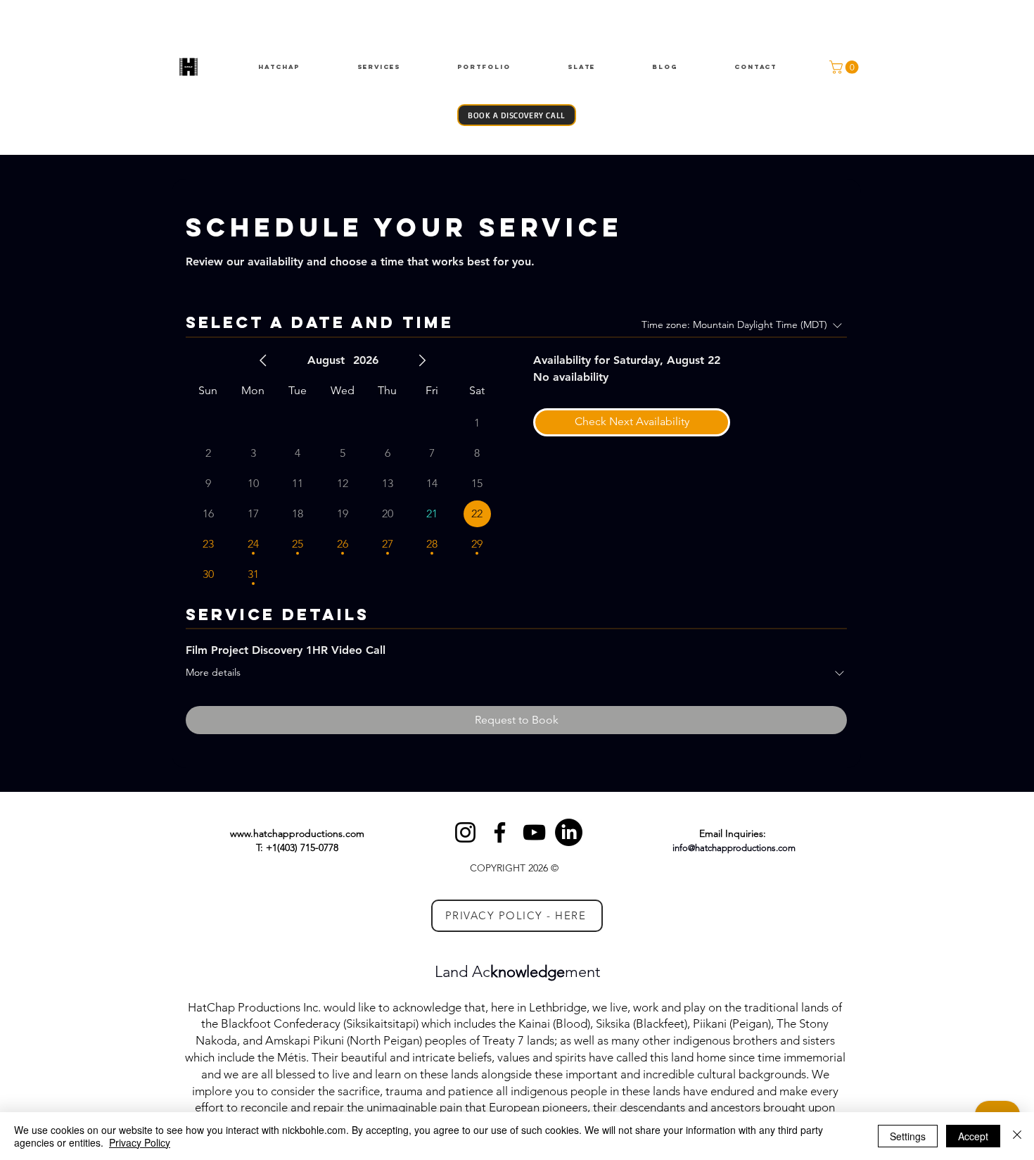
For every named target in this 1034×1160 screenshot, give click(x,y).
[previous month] (263, 360)
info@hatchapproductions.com (734, 848)
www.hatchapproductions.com (297, 833)
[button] (845, 67)
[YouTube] (534, 832)
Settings (908, 1136)
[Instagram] (465, 832)
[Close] (1017, 1136)
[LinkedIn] (568, 832)
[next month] (422, 360)
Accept (973, 1136)
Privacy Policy (139, 1142)
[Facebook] (499, 832)
